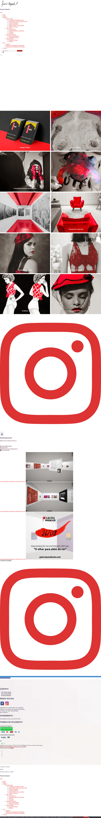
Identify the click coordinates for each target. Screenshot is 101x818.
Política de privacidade (78, 817)
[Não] (88, 817)
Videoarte (11, 32)
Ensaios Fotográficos (14, 36)
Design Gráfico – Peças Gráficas (16, 25)
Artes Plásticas (12, 29)
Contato (5, 48)
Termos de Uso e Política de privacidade (15, 46)
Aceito (86, 817)
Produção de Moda (13, 40)
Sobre (4, 16)
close (1, 12)
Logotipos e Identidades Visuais (16, 20)
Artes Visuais (9, 28)
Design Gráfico (9, 18)
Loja (4, 42)
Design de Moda (10, 38)
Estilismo (11, 41)
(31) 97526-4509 (6, 692)
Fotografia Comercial (11, 34)
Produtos (8, 44)
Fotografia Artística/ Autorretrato (16, 30)
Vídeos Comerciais (13, 26)
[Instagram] (7, 703)
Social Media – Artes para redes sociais (18, 21)
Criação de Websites (13, 22)
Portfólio (5, 17)
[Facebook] (2, 703)
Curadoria (11, 33)
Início (4, 14)
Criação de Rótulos (13, 24)
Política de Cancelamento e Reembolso (15, 45)
